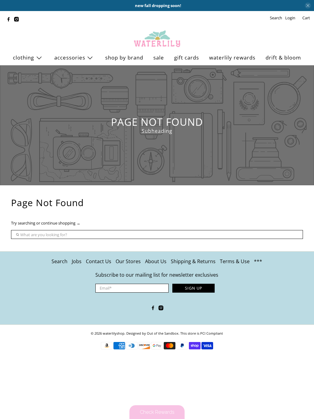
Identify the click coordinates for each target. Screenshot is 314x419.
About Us (156, 261)
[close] (308, 5)
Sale (158, 57)
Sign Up (193, 288)
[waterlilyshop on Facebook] (10, 20)
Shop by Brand (124, 57)
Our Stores (128, 261)
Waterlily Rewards (232, 57)
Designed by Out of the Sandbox (152, 333)
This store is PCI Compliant (201, 333)
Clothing (23, 57)
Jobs (77, 261)
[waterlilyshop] (157, 39)
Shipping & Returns (193, 261)
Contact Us (98, 261)
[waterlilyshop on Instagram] (18, 20)
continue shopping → (60, 223)
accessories (69, 57)
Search (59, 261)
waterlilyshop (113, 333)
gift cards (186, 57)
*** (258, 261)
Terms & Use (235, 261)
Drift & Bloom (283, 57)
